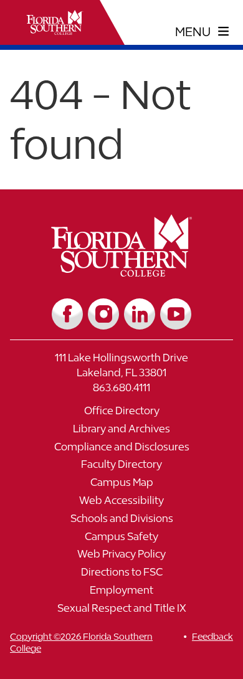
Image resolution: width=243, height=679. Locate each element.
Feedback (212, 636)
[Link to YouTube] (175, 314)
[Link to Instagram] (103, 314)
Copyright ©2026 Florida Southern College (81, 642)
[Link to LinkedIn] (139, 314)
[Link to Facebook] (67, 314)
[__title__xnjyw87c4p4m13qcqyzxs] (55, 22)
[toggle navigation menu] (202, 31)
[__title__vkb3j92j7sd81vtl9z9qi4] (122, 272)
